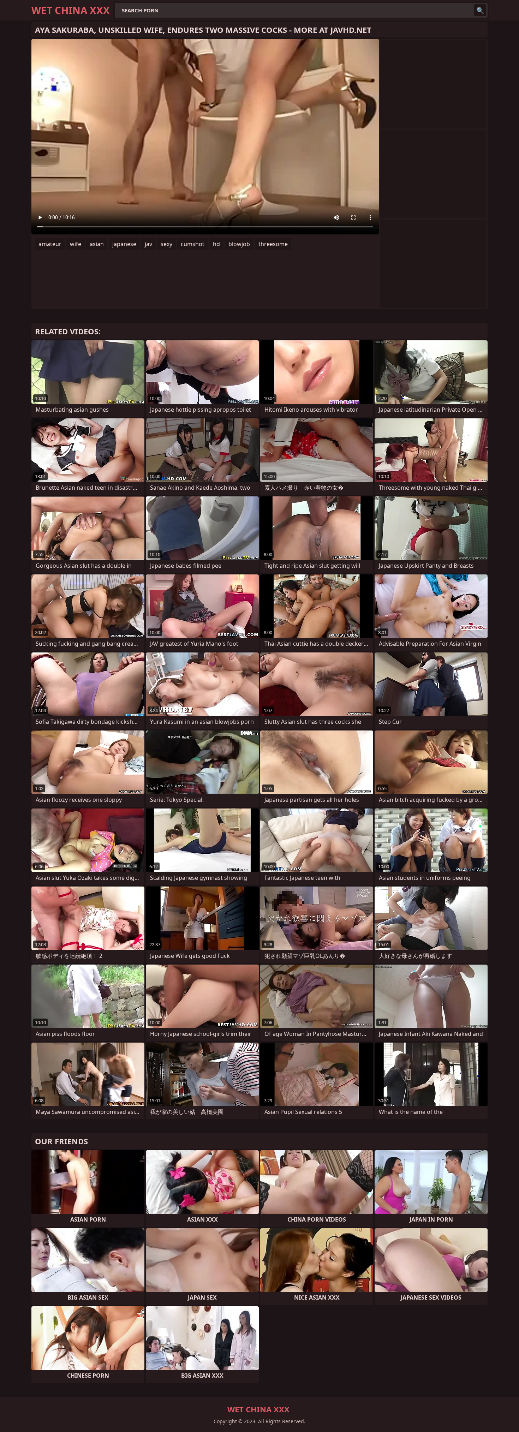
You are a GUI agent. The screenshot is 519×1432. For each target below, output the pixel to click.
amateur (49, 244)
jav (148, 244)
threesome (273, 244)
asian (97, 244)
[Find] (480, 10)
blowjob (239, 244)
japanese (124, 244)
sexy (166, 244)
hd (216, 244)
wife (75, 244)
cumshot (192, 244)
